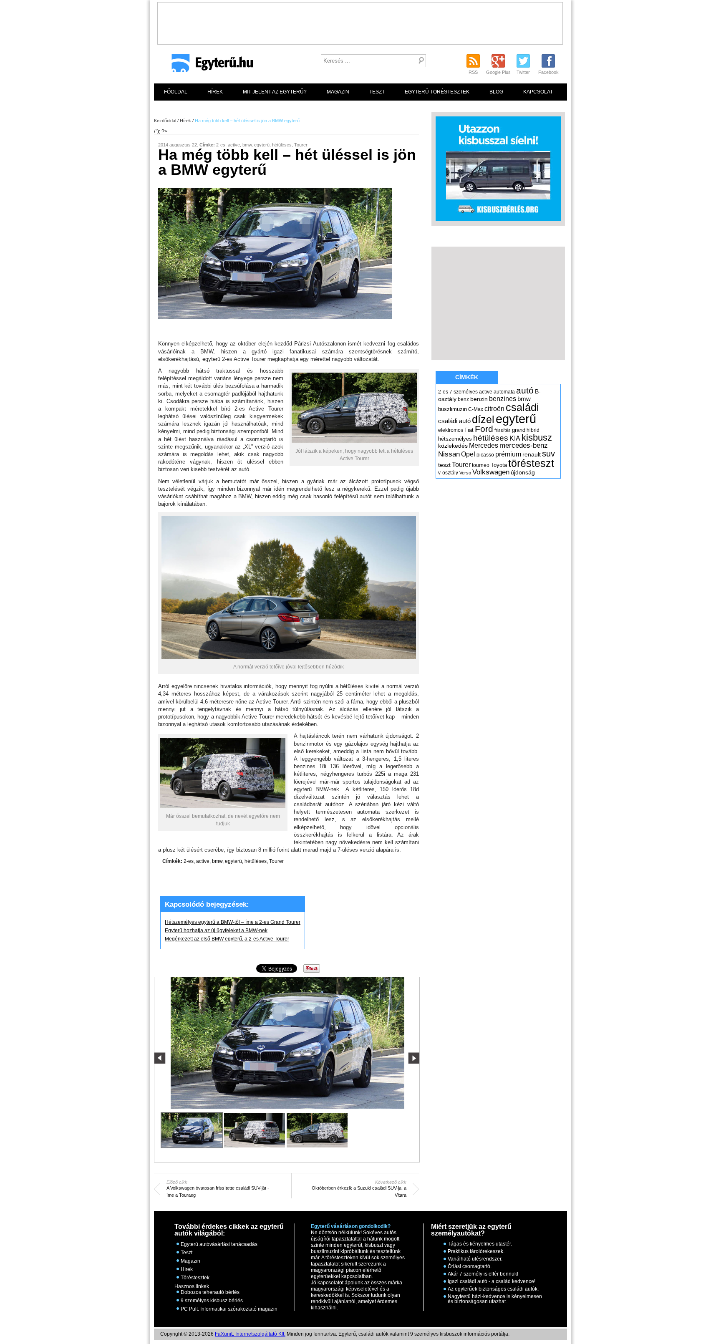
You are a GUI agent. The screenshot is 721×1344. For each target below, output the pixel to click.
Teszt (377, 92)
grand (518, 430)
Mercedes (483, 445)
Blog (496, 92)
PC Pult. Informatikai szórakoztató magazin (229, 1309)
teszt (444, 464)
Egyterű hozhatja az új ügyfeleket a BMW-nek (216, 930)
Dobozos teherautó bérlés (210, 1292)
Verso (465, 472)
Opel (468, 454)
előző (160, 1058)
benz (463, 399)
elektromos (450, 430)
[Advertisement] (360, 21)
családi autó (454, 421)
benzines (502, 398)
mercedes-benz (523, 445)
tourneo (480, 465)
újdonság (523, 472)
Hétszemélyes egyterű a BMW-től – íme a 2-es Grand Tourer (232, 922)
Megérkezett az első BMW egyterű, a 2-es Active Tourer (227, 939)
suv (548, 453)
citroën (494, 408)
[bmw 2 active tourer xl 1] (286, 980)
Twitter (523, 72)
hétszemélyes (455, 439)
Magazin (338, 92)
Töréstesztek (195, 1278)
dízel (483, 419)
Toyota (499, 465)
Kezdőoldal (165, 120)
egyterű (262, 144)
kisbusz (537, 437)
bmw (247, 144)
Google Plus (498, 72)
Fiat (469, 430)
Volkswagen (490, 472)
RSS (473, 72)
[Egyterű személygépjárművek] (208, 66)
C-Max (475, 409)
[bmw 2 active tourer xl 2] (254, 1130)
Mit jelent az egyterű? (275, 92)
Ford (484, 429)
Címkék (466, 377)
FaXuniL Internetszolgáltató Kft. (250, 1334)
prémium (508, 454)
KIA (514, 438)
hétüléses (282, 144)
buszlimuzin (452, 409)
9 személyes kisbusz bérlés (212, 1301)
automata (504, 392)
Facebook (548, 72)
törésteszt (531, 463)
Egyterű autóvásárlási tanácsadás (219, 1244)
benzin (479, 399)
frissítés (502, 430)
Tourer (301, 144)
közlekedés (453, 445)
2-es (220, 144)
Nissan (449, 454)
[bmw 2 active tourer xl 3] (317, 1130)
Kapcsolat (538, 92)
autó (525, 390)
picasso (485, 455)
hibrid (533, 430)
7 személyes (463, 392)
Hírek (215, 92)
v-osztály (448, 473)
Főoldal (175, 92)
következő (413, 1058)
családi (522, 407)
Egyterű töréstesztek (437, 92)
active (234, 144)
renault (531, 454)
